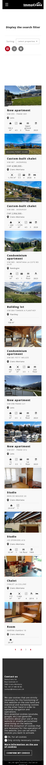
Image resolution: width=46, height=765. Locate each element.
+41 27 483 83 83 (15, 687)
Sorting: (11, 41)
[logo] (33, 4)
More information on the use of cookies (21, 745)
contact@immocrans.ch (14, 689)
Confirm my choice (18, 753)
